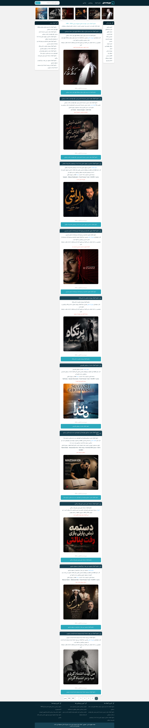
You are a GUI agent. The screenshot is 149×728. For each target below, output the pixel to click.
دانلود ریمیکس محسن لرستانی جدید (78, 706)
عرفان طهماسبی (108, 46)
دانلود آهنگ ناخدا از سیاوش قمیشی (89, 365)
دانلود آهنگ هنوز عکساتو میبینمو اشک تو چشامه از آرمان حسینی (82, 231)
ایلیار (111, 48)
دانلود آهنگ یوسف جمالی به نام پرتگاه (89, 298)
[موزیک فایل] (108, 3)
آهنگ (98, 510)
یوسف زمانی (109, 51)
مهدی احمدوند (108, 39)
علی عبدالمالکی (108, 29)
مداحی (84, 3)
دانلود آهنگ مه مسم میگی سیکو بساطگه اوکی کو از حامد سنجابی (82, 31)
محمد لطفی (109, 32)
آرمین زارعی (109, 27)
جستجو (38, 3)
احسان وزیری (109, 60)
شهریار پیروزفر (108, 58)
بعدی (65, 698)
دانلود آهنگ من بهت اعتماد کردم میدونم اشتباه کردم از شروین (83, 633)
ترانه (77, 175)
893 (73, 698)
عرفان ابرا (110, 53)
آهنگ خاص (93, 440)
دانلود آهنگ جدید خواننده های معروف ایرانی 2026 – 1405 (81, 23)
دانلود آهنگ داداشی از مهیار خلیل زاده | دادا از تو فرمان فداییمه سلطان (80, 163)
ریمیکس (90, 3)
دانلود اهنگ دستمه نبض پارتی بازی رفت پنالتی (87, 504)
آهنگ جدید (93, 105)
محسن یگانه (109, 36)
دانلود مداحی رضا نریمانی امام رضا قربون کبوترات (50, 712)
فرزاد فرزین (109, 34)
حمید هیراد (109, 44)
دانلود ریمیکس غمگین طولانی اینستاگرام (77, 709)
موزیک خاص (91, 38)
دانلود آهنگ (98, 3)
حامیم (110, 41)
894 (69, 698)
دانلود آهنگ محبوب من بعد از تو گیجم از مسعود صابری (84, 566)
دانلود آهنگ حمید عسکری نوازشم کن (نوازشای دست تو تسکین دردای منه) (81, 497)
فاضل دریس (109, 56)
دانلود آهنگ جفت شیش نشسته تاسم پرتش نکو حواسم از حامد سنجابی (80, 98)
